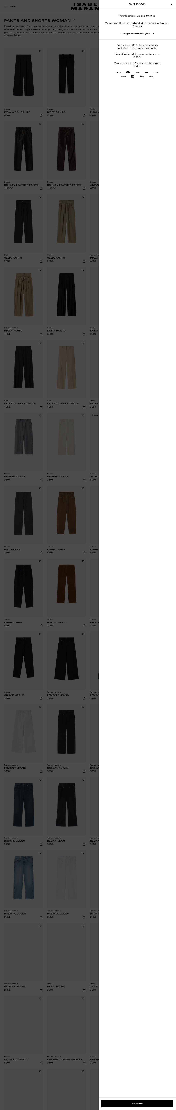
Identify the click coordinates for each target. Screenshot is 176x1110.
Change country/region (135, 34)
